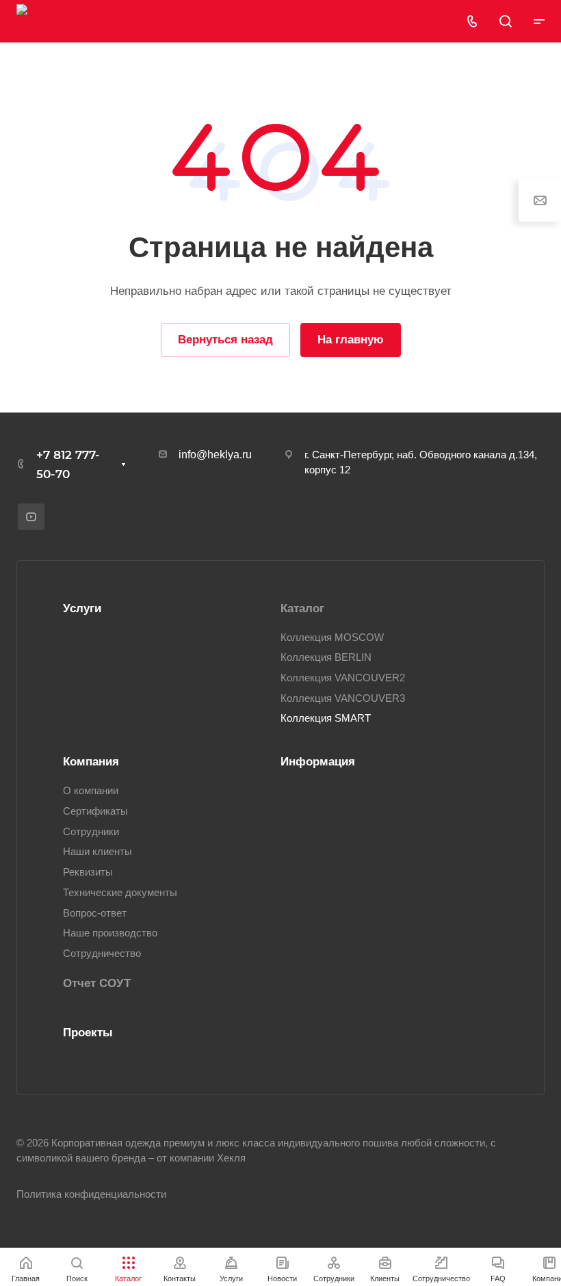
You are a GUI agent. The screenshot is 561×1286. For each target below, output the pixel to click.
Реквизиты (88, 872)
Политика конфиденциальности (91, 1194)
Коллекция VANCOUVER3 (342, 698)
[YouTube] (31, 516)
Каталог (302, 608)
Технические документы (120, 892)
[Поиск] (505, 21)
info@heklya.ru (215, 454)
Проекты (88, 1032)
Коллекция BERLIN (325, 657)
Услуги (82, 608)
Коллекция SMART (325, 718)
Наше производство (110, 933)
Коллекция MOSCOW (332, 637)
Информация (317, 761)
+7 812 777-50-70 (68, 464)
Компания (91, 761)
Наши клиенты (97, 851)
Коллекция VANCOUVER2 (342, 677)
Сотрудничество (102, 953)
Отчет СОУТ (97, 983)
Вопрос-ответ (95, 913)
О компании (90, 790)
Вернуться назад (225, 339)
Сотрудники (91, 831)
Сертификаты (95, 811)
